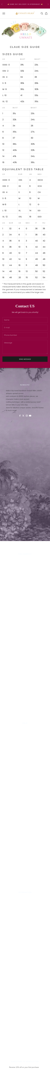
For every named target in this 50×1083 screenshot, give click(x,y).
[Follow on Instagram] (26, 415)
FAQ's (25, 740)
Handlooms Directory (25, 571)
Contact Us (25, 728)
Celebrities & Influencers (25, 900)
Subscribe (25, 1079)
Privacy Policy (25, 731)
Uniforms (25, 568)
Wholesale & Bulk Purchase (25, 565)
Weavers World (25, 574)
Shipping (25, 734)
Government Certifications (25, 903)
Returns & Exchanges (25, 737)
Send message (25, 359)
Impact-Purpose (25, 562)
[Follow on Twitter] (23, 415)
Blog (25, 743)
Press (25, 897)
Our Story (25, 559)
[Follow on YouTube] (30, 415)
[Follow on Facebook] (20, 415)
